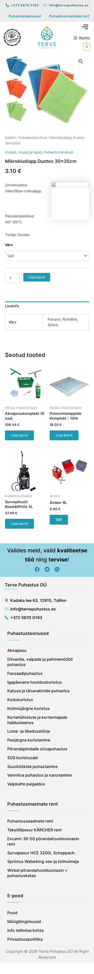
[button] (85, 27)
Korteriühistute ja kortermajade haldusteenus (37, 720)
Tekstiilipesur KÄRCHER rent (34, 829)
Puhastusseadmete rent (30, 821)
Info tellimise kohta (25, 930)
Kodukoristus (20, 699)
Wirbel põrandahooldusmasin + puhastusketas (37, 873)
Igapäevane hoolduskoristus (34, 682)
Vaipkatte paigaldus (26, 783)
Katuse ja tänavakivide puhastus (38, 690)
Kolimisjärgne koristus (28, 708)
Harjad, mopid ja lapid (23, 152)
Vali (59, 519)
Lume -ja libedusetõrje (28, 731)
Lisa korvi (36, 277)
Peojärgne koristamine (28, 739)
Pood (12, 912)
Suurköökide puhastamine (32, 766)
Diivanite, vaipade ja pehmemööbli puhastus (40, 662)
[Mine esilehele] (47, 37)
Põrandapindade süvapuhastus (37, 748)
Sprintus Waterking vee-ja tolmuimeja (43, 861)
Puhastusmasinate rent (69, 16)
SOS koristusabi (22, 757)
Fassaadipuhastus (25, 673)
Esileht (10, 138)
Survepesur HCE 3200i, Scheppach (41, 852)
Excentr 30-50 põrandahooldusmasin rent (43, 841)
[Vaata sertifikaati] (12, 37)
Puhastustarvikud (33, 138)
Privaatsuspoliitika (25, 939)
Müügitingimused (24, 921)
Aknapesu (17, 650)
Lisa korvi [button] (19, 435)
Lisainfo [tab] (12, 306)
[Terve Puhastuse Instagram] (57, 569)
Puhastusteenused (25, 16)
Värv (9, 245)
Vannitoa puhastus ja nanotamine (39, 775)
